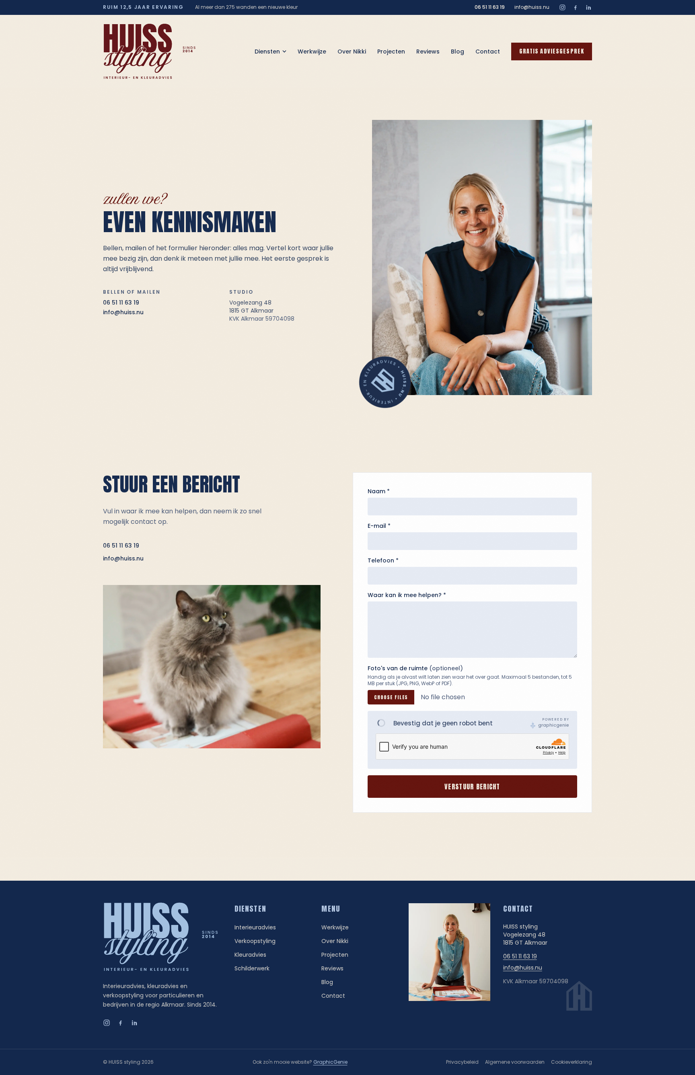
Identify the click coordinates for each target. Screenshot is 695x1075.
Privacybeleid (462, 1062)
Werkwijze (312, 51)
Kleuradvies (250, 955)
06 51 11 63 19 (490, 7)
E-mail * (379, 526)
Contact (487, 51)
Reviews (428, 51)
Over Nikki (351, 51)
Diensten (267, 51)
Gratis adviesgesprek (551, 51)
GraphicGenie (330, 1062)
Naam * (379, 491)
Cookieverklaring (571, 1062)
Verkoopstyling (255, 941)
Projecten (391, 51)
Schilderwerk (251, 968)
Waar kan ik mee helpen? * (407, 595)
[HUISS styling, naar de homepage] (149, 51)
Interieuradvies (255, 927)
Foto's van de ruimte (415, 668)
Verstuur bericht (472, 786)
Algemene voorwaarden (515, 1062)
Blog (457, 51)
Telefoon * (383, 560)
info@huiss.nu (531, 7)
